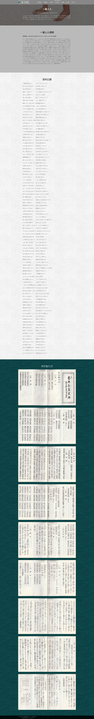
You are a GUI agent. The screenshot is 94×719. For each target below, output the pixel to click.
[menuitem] (40, 2)
